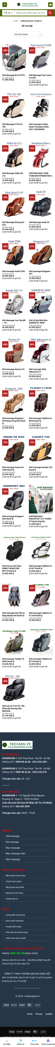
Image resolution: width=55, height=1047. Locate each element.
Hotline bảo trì (12, 899)
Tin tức (17, 1037)
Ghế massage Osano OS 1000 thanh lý (13, 468)
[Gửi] (50, 12)
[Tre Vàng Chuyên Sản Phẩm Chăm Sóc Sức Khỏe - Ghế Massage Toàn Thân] (27, 4)
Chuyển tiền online (14, 926)
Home (15, 21)
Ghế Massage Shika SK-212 (13, 174)
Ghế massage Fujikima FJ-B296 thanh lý (41, 419)
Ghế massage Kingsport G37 (39, 272)
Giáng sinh (46, 1037)
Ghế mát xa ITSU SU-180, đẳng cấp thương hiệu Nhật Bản (13, 708)
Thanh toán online (13, 881)
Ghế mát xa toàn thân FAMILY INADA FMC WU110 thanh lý (11, 568)
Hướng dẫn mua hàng (15, 915)
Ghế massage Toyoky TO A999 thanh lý (13, 660)
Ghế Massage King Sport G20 (13, 223)
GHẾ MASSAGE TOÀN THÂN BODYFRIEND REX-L (41, 174)
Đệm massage (13, 859)
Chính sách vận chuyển (16, 938)
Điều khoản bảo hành (15, 887)
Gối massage (12, 842)
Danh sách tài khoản (15, 921)
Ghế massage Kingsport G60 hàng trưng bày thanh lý (13, 420)
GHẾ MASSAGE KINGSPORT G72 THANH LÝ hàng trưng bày (40, 518)
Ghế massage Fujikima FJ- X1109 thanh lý (41, 614)
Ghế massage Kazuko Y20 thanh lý (40, 468)
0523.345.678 (39, 772)
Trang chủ (8, 1037)
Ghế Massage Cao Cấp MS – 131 (14, 321)
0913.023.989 (39, 761)
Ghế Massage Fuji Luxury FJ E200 (40, 76)
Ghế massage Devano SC (13, 369)
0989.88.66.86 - (24, 772)
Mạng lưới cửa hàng (14, 893)
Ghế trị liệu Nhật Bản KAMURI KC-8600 (38, 321)
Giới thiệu (26, 1037)
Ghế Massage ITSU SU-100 (12, 125)
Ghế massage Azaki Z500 (13, 271)
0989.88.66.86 (23, 761)
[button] (4, 4)
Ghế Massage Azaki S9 (39, 222)
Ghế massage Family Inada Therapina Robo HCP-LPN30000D (39, 126)
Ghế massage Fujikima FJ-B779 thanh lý (41, 660)
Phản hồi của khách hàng (17, 932)
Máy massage (13, 847)
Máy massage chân (15, 853)
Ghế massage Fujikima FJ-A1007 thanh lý (41, 567)
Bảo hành (36, 1037)
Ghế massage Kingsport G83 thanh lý (13, 517)
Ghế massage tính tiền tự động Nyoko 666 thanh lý (13, 614)
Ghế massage (12, 836)
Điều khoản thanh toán (16, 875)
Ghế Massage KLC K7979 (13, 75)
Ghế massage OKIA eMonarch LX (37, 370)
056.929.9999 (23, 806)
